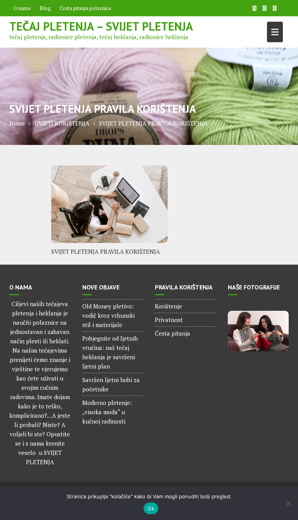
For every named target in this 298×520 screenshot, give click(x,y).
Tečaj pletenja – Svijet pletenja (101, 26)
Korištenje (168, 306)
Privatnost (169, 320)
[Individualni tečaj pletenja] (258, 331)
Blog (45, 8)
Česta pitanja (172, 333)
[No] (288, 503)
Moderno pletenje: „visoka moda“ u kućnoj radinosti (107, 412)
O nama (22, 8)
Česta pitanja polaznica (85, 8)
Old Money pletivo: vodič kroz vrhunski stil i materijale (108, 315)
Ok (150, 508)
